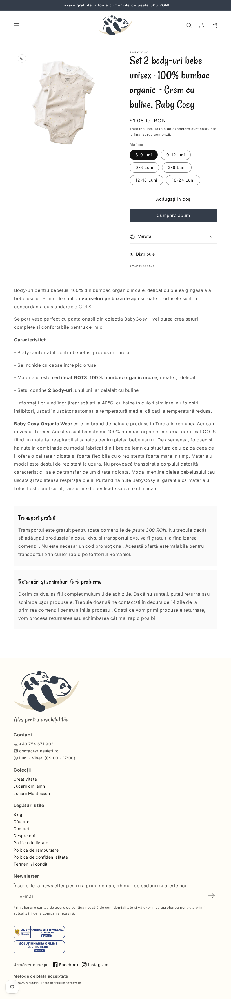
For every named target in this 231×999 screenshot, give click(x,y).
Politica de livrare (31, 842)
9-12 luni (175, 154)
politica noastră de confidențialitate (102, 907)
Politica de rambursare (36, 850)
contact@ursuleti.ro (38, 750)
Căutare (21, 821)
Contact (21, 828)
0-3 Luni (144, 167)
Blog (18, 814)
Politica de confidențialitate (41, 857)
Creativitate (25, 779)
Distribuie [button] (145, 254)
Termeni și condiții (31, 864)
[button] (17, 25)
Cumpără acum (173, 215)
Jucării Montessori (32, 793)
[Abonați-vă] (211, 896)
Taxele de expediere (172, 129)
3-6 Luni (177, 167)
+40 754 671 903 (36, 743)
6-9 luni (144, 154)
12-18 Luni (146, 180)
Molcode (32, 982)
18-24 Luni (183, 180)
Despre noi (24, 835)
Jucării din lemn (29, 786)
